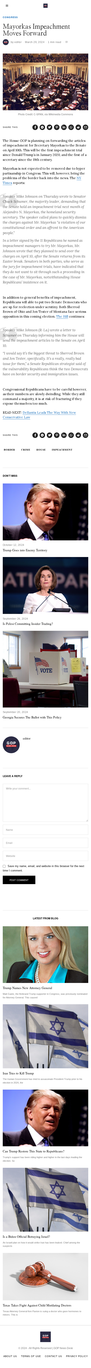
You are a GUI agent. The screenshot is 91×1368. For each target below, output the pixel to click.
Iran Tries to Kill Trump (18, 1073)
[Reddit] (78, 127)
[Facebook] (35, 127)
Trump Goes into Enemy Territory (25, 550)
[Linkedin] (64, 127)
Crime (25, 449)
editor (18, 42)
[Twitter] (49, 127)
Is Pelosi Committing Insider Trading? (28, 624)
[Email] (85, 127)
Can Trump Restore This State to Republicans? (33, 1151)
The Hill (62, 316)
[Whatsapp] (71, 127)
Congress (10, 17)
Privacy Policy (77, 1356)
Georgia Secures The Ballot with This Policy (32, 717)
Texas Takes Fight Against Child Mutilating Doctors (37, 1305)
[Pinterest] (56, 127)
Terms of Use (31, 1356)
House (41, 449)
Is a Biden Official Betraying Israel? (26, 1236)
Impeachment (62, 449)
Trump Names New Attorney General (27, 988)
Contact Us (53, 1356)
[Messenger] (42, 127)
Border (9, 449)
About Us (10, 1356)
